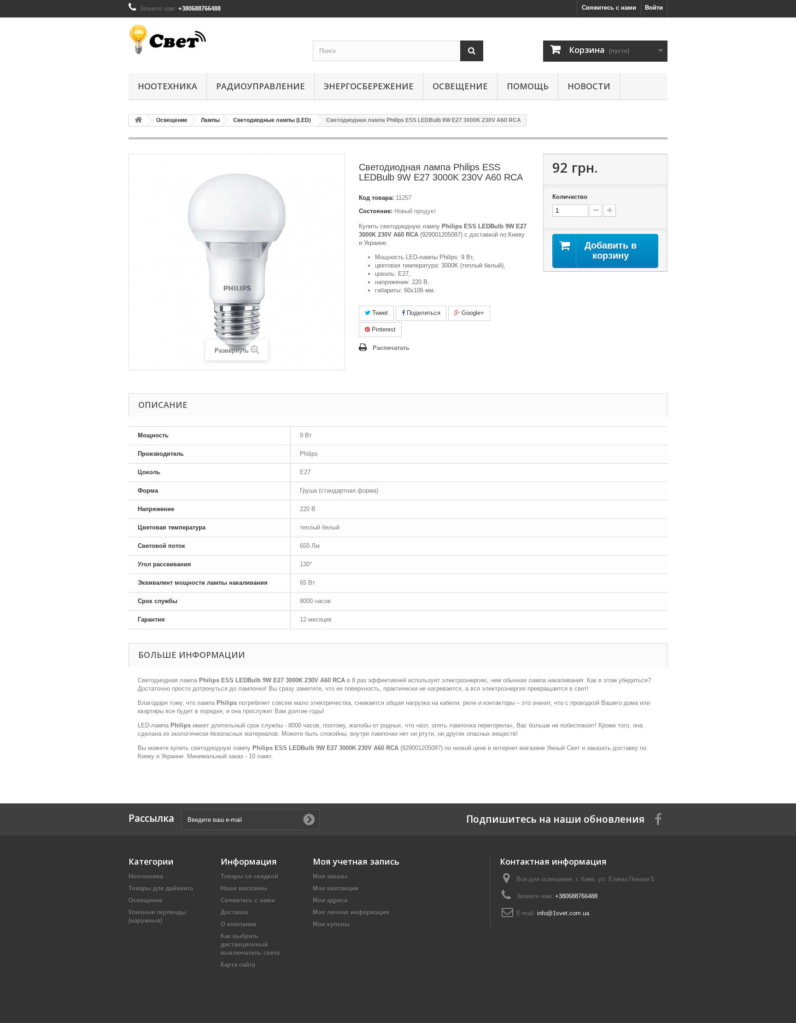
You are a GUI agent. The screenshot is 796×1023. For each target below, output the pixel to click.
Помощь (528, 86)
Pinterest (383, 329)
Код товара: (376, 197)
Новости (589, 86)
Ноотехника (167, 86)
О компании (239, 924)
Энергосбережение (369, 86)
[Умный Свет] (214, 39)
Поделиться (422, 312)
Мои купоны (331, 924)
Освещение (460, 86)
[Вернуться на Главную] (138, 120)
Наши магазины (244, 888)
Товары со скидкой (249, 876)
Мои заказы (330, 876)
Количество (569, 196)
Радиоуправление (260, 86)
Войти (654, 7)
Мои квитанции (335, 888)
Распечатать (391, 347)
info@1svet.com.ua (563, 913)
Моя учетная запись (356, 861)
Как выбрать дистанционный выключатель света (250, 944)
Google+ (472, 312)
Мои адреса (330, 900)
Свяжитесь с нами (609, 7)
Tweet (379, 312)
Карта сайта (238, 964)
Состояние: (375, 211)
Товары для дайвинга (161, 888)
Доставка (234, 912)
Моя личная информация (351, 912)
